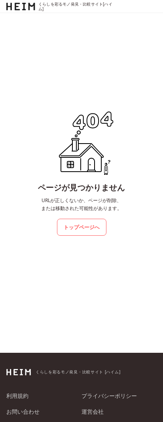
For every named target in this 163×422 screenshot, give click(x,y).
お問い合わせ (23, 411)
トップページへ (82, 227)
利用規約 (17, 395)
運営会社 (93, 411)
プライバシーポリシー (109, 395)
